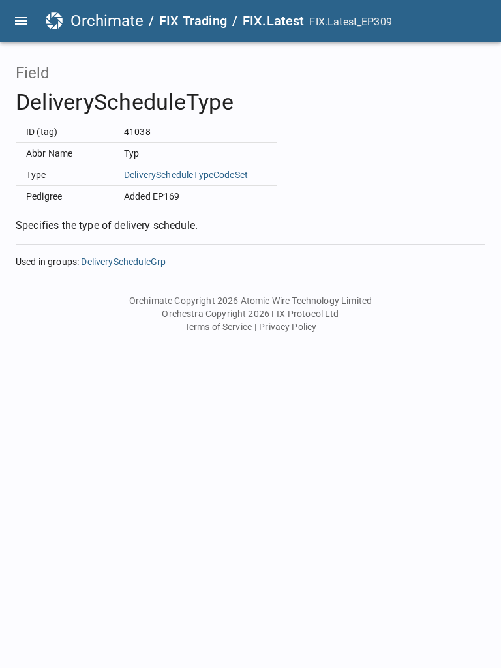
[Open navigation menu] (21, 21)
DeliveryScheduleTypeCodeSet (186, 175)
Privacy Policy (287, 327)
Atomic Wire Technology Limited (306, 301)
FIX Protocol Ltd (305, 314)
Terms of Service (218, 327)
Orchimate (107, 21)
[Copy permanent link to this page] (248, 102)
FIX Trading (193, 21)
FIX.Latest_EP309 (350, 22)
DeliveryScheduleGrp (123, 261)
